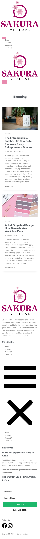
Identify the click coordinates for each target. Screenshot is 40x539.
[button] (20, 394)
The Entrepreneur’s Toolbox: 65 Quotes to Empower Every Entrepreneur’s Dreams (18, 142)
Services (8, 42)
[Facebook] (4, 525)
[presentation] (20, 118)
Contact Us (9, 45)
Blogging (8, 134)
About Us (8, 48)
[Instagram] (10, 525)
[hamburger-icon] (4, 38)
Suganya (9, 151)
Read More (10, 186)
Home (7, 40)
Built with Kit (20, 510)
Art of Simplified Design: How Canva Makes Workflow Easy (19, 228)
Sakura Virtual (23, 534)
